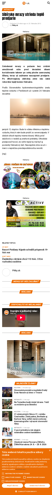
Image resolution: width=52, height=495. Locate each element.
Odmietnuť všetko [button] (37, 486)
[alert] (26, 471)
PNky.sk (15, 25)
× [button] (50, 450)
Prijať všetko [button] (12, 486)
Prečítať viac (21, 469)
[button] (26, 491)
